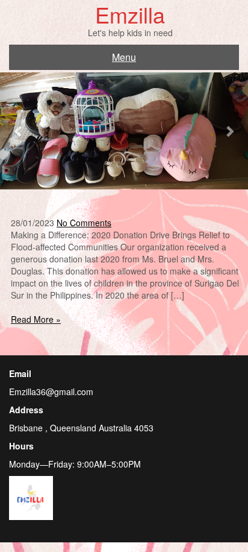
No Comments (84, 223)
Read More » (36, 319)
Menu (124, 57)
